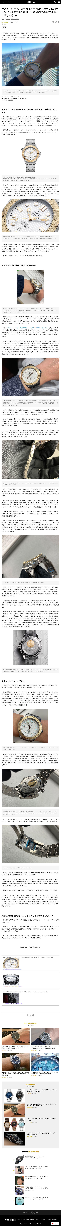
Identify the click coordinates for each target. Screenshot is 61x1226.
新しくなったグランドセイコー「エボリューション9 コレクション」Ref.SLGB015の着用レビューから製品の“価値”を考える (15, 1073)
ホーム (3, 19)
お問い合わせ (26, 1219)
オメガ (4, 27)
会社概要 (19, 1219)
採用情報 (54, 1219)
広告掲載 (49, 1219)
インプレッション (15, 19)
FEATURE (8, 19)
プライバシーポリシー (40, 1219)
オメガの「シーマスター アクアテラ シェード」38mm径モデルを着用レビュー (27, 328)
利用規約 (32, 1219)
